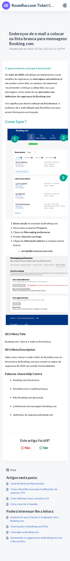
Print (13, 470)
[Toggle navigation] (64, 5)
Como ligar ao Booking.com (24, 532)
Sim (45, 448)
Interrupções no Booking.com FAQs (29, 526)
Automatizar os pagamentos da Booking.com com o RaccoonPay (36, 539)
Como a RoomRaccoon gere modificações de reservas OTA (33, 491)
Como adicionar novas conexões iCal (29, 498)
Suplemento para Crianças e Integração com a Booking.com (34, 519)
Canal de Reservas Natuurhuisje (27, 483)
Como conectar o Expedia (23, 504)
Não (27, 448)
